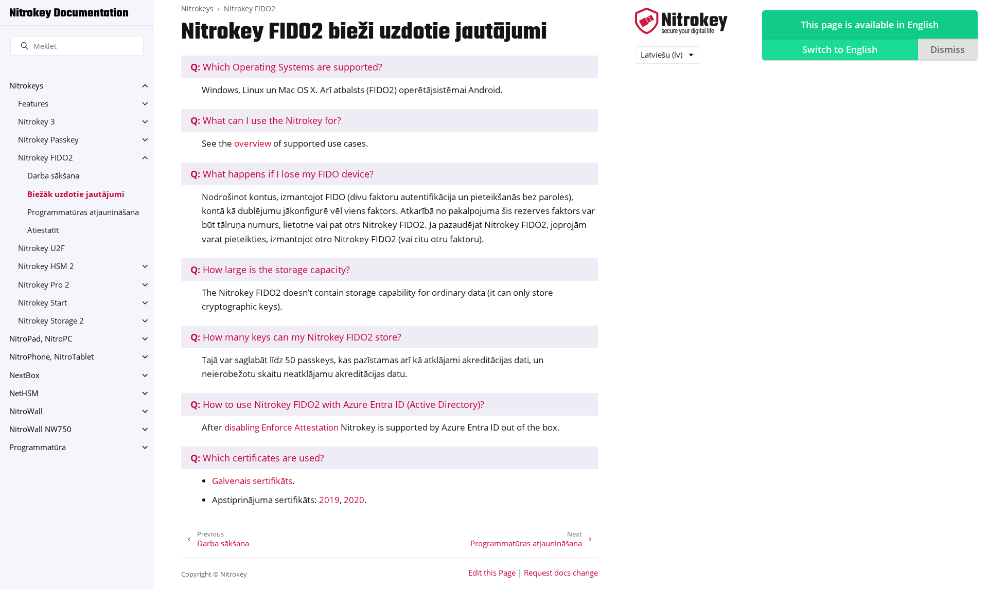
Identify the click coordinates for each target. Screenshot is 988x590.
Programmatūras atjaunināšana (83, 212)
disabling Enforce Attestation (281, 427)
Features (33, 103)
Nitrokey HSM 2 (46, 266)
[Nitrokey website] (681, 22)
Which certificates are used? (257, 458)
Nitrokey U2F (41, 248)
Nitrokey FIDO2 (45, 157)
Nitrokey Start (42, 302)
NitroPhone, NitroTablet (51, 356)
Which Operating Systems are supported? (286, 67)
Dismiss (947, 49)
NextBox (24, 375)
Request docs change (561, 572)
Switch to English (839, 49)
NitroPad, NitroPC (40, 338)
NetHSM (24, 393)
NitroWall (26, 411)
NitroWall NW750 (40, 429)
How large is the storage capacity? (270, 269)
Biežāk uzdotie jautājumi (76, 194)
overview (252, 143)
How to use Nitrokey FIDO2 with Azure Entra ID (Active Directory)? (337, 404)
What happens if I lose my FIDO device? (282, 174)
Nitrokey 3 (36, 121)
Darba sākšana (53, 175)
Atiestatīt (43, 230)
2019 (329, 500)
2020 (354, 500)
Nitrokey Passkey (48, 139)
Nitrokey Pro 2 (43, 284)
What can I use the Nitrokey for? (265, 120)
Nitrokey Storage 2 (51, 320)
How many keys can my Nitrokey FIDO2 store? (295, 337)
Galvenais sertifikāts (252, 481)
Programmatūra (37, 447)
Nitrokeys (26, 85)
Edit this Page (492, 572)
